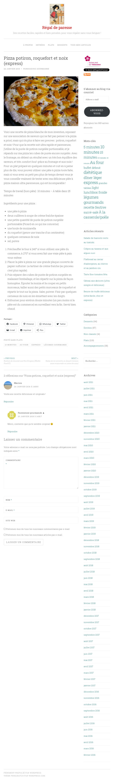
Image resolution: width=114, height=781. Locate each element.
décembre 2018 (91, 540)
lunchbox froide (95, 192)
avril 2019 (88, 514)
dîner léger (93, 177)
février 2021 (89, 420)
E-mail (10, 510)
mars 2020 (89, 457)
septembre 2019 (92, 495)
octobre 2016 (90, 704)
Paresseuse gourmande (36, 69)
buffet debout (92, 168)
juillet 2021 (89, 388)
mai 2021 (88, 401)
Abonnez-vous (97, 112)
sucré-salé (91, 212)
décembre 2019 (91, 477)
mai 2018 (88, 584)
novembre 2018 (91, 546)
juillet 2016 (89, 723)
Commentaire (12, 462)
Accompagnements (94, 345)
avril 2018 (88, 590)
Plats (51, 45)
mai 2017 (88, 660)
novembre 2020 (92, 439)
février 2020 (90, 464)
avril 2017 (88, 666)
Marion (18, 383)
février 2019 (90, 527)
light (95, 188)
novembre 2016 (91, 698)
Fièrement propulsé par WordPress (22, 773)
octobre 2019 (90, 489)
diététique (93, 172)
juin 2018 (88, 578)
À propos (28, 45)
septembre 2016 (92, 710)
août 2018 (88, 565)
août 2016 (88, 716)
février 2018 (90, 603)
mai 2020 (88, 445)
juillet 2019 (89, 508)
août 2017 (88, 641)
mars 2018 (89, 596)
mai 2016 (88, 736)
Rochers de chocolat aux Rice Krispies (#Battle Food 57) (22, 360)
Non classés (90, 334)
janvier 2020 (90, 470)
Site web (10, 520)
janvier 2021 (90, 426)
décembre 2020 (91, 432)
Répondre (9, 401)
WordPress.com (37, 776)
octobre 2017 (90, 628)
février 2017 (89, 679)
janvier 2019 (90, 533)
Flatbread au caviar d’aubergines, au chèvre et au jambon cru (96, 263)
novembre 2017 (91, 622)
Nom (9, 500)
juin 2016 (88, 729)
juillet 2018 (89, 571)
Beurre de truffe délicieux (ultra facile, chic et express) (97, 296)
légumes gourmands (55, 345)
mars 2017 (89, 672)
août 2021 (88, 382)
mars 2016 (89, 748)
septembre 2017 (92, 634)
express (36, 345)
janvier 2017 (90, 685)
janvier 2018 (90, 609)
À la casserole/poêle (96, 214)
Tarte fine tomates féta (95, 274)
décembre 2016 (91, 691)
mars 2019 (89, 521)
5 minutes (92, 147)
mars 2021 (89, 413)
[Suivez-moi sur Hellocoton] (93, 66)
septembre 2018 (92, 559)
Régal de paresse (57, 27)
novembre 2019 (91, 483)
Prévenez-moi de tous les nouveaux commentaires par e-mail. (38, 529)
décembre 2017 (91, 615)
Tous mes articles (80, 45)
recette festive (95, 207)
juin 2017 (88, 653)
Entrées (40, 45)
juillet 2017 (89, 647)
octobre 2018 (90, 552)
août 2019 (88, 502)
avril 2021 (88, 407)
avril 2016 (88, 742)
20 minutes (102, 158)
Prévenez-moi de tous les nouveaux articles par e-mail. (34, 534)
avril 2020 (89, 451)
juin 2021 (88, 394)
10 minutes (11, 345)
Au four (24, 345)
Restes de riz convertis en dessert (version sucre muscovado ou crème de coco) (61, 360)
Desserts (62, 45)
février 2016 (90, 754)
